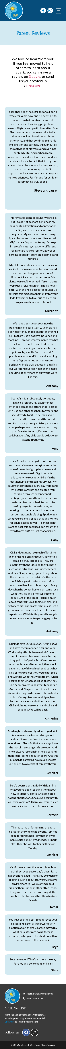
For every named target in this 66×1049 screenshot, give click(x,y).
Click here (10, 1021)
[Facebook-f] (43, 10)
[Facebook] (26, 1032)
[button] (58, 11)
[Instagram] (50, 10)
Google (34, 76)
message (33, 85)
